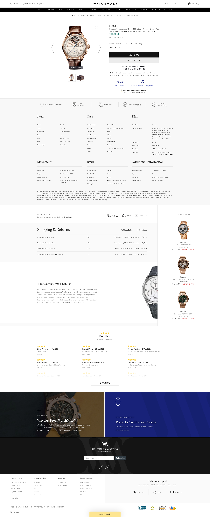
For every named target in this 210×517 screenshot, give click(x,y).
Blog (81, 495)
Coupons (83, 491)
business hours (67, 217)
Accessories (107, 10)
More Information (122, 430)
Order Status (61, 482)
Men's (61, 10)
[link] (120, 83)
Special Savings (130, 10)
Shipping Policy (15, 488)
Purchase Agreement (55, 507)
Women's (70, 10)
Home (92, 15)
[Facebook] (101, 467)
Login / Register (62, 485)
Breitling (110, 15)
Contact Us (14, 498)
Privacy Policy (39, 507)
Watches (51, 10)
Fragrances (93, 10)
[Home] (105, 4)
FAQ (35, 488)
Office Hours (38, 485)
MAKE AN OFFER (134, 61)
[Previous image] (52, 48)
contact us (124, 75)
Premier (119, 15)
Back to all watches (78, 15)
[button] (196, 4)
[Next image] (99, 48)
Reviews (36, 491)
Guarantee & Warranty (18, 482)
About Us (37, 482)
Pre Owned (156, 10)
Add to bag (134, 55)
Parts (118, 10)
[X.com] (107, 467)
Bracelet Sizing (85, 482)
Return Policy (15, 485)
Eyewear (81, 10)
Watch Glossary (85, 485)
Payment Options (16, 491)
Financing (13, 495)
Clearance (168, 10)
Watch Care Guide (86, 488)
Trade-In (144, 10)
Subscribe (120, 458)
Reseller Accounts (40, 495)
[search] (165, 3)
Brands (40, 10)
